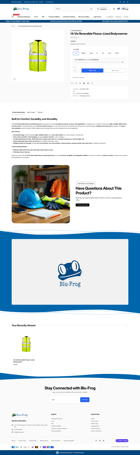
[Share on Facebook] (76, 83)
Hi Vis (78, 93)
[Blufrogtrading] (20, 416)
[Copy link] (92, 83)
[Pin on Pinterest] (84, 83)
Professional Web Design (66, 452)
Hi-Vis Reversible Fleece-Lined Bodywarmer (23, 361)
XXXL (109, 53)
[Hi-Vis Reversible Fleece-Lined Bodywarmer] (26, 354)
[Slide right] (126, 325)
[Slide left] (122, 325)
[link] (49, 2)
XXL (103, 53)
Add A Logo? (31, 112)
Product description (18, 112)
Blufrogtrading (76, 30)
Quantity (75, 66)
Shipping (73, 44)
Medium (83, 53)
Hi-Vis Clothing (84, 93)
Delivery (40, 112)
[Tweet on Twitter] (80, 83)
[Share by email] (88, 83)
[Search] (91, 8)
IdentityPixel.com (79, 452)
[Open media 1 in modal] (38, 56)
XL (97, 53)
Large (91, 53)
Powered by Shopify (124, 446)
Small (75, 53)
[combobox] (74, 9)
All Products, (83, 96)
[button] (125, 9)
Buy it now (115, 70)
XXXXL (117, 53)
